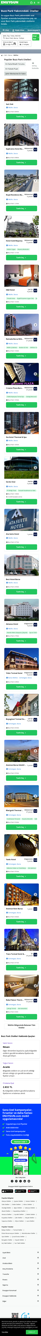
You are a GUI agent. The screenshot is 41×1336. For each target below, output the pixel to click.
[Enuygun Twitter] (20, 1181)
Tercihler (5, 1332)
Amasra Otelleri (7, 1214)
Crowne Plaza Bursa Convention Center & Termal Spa (15, 388)
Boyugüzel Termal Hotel (16, 719)
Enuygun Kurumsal (9, 1290)
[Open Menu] (38, 2)
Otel (4, 1258)
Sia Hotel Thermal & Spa (16, 437)
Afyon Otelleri (19, 1221)
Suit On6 (9, 104)
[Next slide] (35, 90)
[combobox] (18, 38)
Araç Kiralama (8, 1269)
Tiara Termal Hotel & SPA (16, 954)
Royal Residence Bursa (15, 195)
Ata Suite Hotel (12, 534)
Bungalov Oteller (7, 1240)
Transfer (6, 1274)
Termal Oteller (17, 1230)
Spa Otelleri (5, 1236)
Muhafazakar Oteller (28, 1233)
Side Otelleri (5, 1204)
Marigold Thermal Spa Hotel (15, 810)
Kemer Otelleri (30, 1201)
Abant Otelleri (6, 1211)
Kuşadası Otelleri (7, 1218)
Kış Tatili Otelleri (7, 1243)
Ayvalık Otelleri (19, 1214)
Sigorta (5, 1285)
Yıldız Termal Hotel (14, 673)
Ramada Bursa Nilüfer (15, 339)
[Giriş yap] (34, 2)
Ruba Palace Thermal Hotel (15, 1000)
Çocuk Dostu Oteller (18, 1236)
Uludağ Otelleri (6, 1208)
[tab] (6, 30)
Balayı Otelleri (6, 1230)
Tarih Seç (20, 116)
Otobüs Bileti (7, 1263)
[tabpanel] (20, 41)
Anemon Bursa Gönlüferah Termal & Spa (16, 765)
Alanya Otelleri (6, 1201)
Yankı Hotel (11, 859)
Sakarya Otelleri (30, 1208)
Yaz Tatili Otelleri (19, 1243)
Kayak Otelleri (19, 1240)
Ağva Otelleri (18, 1208)
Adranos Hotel (12, 624)
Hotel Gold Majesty (14, 241)
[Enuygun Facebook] (12, 1181)
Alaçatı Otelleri (29, 1218)
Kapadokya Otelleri (19, 1211)
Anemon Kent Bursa (14, 909)
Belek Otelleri (30, 1214)
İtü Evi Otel (10, 482)
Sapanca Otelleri (7, 1221)
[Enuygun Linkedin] (24, 1181)
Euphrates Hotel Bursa (15, 149)
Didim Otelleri (16, 1204)
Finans (5, 1280)
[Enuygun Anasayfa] (9, 2)
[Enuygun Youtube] (29, 1181)
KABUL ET (32, 1332)
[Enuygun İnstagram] (16, 1181)
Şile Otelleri (18, 1218)
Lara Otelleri (30, 1221)
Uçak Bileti (6, 1253)
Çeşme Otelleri (18, 1201)
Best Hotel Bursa (13, 579)
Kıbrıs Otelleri (27, 1204)
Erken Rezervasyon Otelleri (10, 1233)
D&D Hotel (10, 290)
